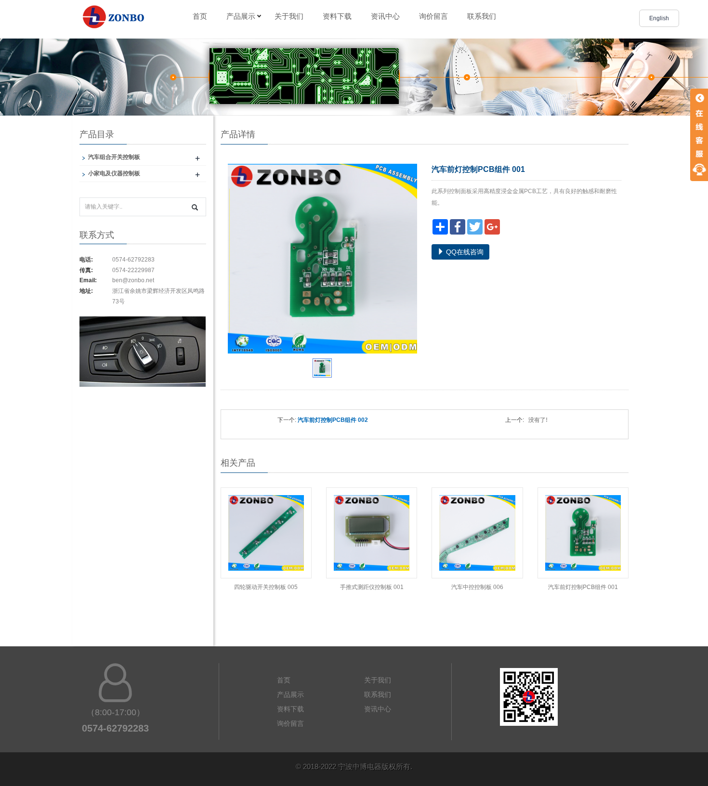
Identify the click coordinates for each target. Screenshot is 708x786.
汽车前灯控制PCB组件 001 (583, 587)
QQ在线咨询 (464, 252)
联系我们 (481, 16)
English (659, 18)
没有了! (536, 420)
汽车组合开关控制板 (114, 157)
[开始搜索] (195, 207)
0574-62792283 (133, 259)
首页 (200, 16)
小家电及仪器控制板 (114, 173)
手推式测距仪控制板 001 (372, 587)
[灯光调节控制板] (142, 357)
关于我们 (289, 16)
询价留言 (433, 16)
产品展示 (240, 16)
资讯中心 (385, 16)
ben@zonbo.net (133, 280)
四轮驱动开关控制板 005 (266, 587)
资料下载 (337, 16)
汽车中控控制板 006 (477, 587)
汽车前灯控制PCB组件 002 (333, 420)
